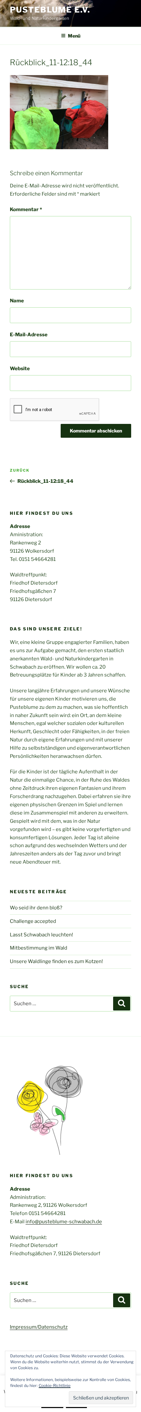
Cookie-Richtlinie (54, 1385)
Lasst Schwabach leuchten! (41, 935)
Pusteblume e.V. (50, 9)
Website (20, 369)
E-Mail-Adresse (29, 335)
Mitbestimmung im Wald (38, 948)
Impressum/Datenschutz (39, 1327)
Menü (74, 36)
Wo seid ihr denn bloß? (36, 908)
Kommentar (26, 209)
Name (17, 301)
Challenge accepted (33, 921)
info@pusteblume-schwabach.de (64, 1222)
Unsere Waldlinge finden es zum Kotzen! (56, 961)
